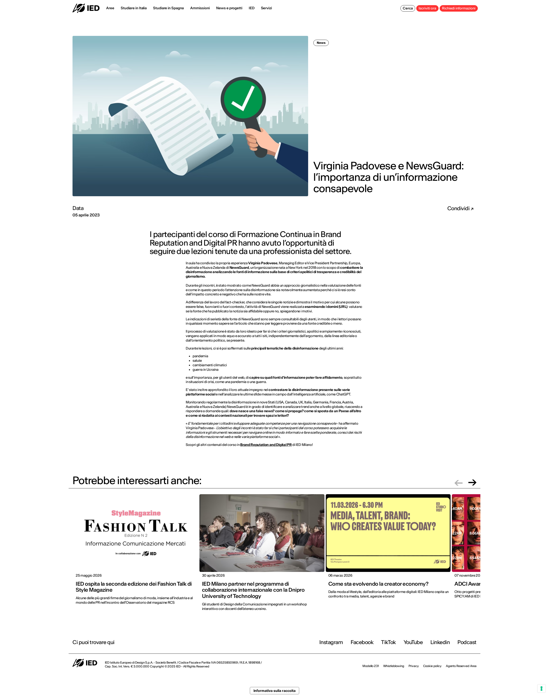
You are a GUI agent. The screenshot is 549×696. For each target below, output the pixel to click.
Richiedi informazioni (458, 8)
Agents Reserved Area (461, 666)
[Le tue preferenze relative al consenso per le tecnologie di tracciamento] (541, 688)
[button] (458, 482)
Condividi (459, 208)
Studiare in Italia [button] (134, 8)
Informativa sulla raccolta (274, 690)
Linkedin (440, 642)
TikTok (388, 642)
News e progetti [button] (229, 8)
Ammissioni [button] (200, 8)
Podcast (467, 642)
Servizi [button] (266, 8)
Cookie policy (432, 666)
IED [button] (252, 8)
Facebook (362, 642)
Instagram (331, 642)
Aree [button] (110, 8)
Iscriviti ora (427, 8)
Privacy (414, 666)
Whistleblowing (393, 666)
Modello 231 (370, 666)
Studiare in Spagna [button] (168, 8)
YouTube (413, 642)
